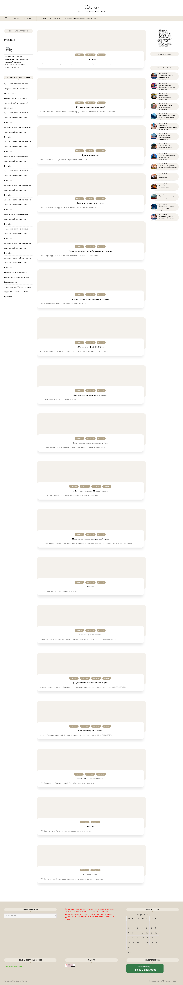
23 (156, 938)
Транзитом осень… (90, 155)
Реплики (90, 586)
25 (133, 943)
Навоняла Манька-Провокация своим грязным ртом (165, 137)
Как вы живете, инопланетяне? (90, 107)
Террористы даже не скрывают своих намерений (166, 77)
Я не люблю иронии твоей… (90, 730)
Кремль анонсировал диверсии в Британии (166, 217)
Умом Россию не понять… (90, 634)
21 (147, 938)
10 (128, 933)
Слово (91, 6)
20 (142, 938)
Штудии (100, 150)
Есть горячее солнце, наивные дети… (90, 443)
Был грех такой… (90, 874)
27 (142, 943)
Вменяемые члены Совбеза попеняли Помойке (16, 117)
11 (133, 933)
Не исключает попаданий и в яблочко (167, 177)
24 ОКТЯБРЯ (91, 59)
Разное (95, 822)
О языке (42, 18)
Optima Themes (21, 981)
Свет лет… (90, 826)
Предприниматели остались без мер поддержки (165, 107)
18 (133, 938)
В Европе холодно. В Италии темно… (90, 491)
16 (156, 933)
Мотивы (90, 55)
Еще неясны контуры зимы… (90, 203)
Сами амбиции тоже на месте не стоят (167, 187)
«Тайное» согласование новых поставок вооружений (167, 157)
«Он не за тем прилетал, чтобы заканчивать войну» (168, 166)
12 (138, 933)
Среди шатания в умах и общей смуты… (90, 682)
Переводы (55, 18)
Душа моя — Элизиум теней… (90, 778)
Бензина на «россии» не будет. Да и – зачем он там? (167, 117)
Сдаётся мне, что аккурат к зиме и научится (167, 197)
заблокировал (144, 969)
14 (147, 933)
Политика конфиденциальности (80, 18)
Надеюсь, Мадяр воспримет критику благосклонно (16, 277)
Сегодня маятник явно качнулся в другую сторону (166, 208)
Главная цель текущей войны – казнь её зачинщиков (16, 88)
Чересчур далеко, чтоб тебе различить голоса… (90, 251)
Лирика (79, 55)
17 (128, 938)
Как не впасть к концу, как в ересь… (90, 395)
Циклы (101, 55)
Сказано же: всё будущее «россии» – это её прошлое (17, 292)
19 (138, 938)
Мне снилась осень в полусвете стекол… (90, 299)
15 (151, 933)
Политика (28, 18)
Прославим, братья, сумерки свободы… (90, 539)
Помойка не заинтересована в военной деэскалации (168, 127)
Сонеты (96, 486)
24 (129, 943)
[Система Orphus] (9, 52)
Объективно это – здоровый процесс (165, 146)
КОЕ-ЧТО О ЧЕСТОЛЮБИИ (90, 347)
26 (138, 943)
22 (152, 938)
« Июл (129, 953)
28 (147, 943)
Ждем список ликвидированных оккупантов (165, 97)
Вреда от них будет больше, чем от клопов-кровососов (167, 87)
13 (142, 933)
